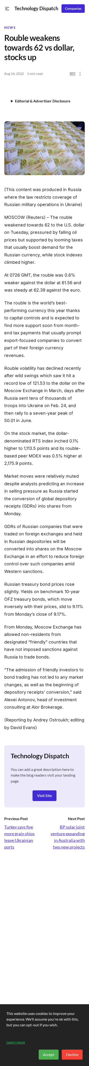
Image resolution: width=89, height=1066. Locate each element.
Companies (73, 8)
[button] (7, 8)
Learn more (15, 1042)
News (10, 27)
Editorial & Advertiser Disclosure (42, 101)
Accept (48, 1054)
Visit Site (44, 795)
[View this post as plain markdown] (72, 74)
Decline (72, 1054)
